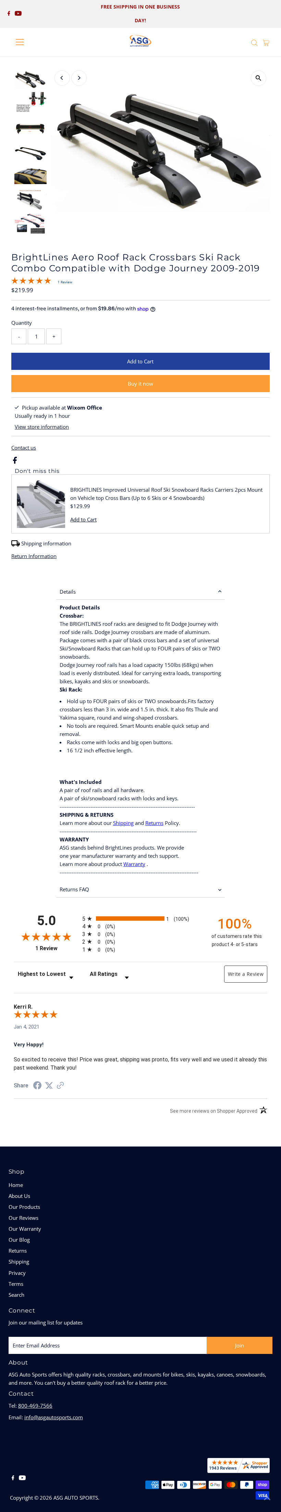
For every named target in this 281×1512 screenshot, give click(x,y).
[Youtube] (18, 13)
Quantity (21, 322)
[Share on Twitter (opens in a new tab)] (49, 1086)
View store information (42, 426)
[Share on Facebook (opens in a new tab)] (37, 1086)
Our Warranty (25, 1228)
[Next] (79, 78)
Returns (154, 822)
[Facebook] (9, 13)
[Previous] (62, 78)
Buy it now (140, 383)
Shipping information (46, 543)
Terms (16, 1283)
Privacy (17, 1272)
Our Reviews (23, 1217)
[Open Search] (254, 42)
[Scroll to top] (267, 1498)
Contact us (23, 447)
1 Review (65, 282)
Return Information (34, 556)
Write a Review (246, 974)
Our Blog (19, 1239)
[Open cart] (266, 42)
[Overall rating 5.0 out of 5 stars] (31, 282)
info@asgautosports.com (53, 1417)
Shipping (123, 822)
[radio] (140, 918)
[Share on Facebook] (15, 461)
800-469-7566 (35, 1405)
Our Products (24, 1206)
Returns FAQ (74, 889)
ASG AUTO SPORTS (75, 1497)
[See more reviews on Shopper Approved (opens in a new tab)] (60, 1086)
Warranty (134, 864)
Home (16, 1184)
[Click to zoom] (258, 78)
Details (68, 591)
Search (16, 1294)
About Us (19, 1195)
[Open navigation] (42, 42)
